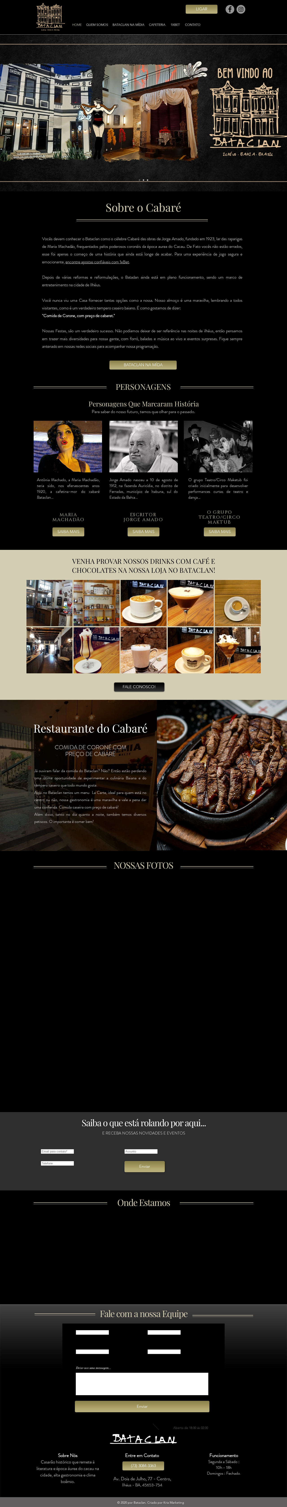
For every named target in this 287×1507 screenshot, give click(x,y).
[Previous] (24, 112)
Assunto (152, 1348)
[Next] (263, 112)
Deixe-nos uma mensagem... (93, 1367)
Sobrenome (154, 1329)
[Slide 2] (143, 180)
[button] (49, 603)
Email (78, 1348)
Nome (79, 1329)
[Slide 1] (139, 180)
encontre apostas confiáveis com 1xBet (97, 262)
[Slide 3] (147, 180)
